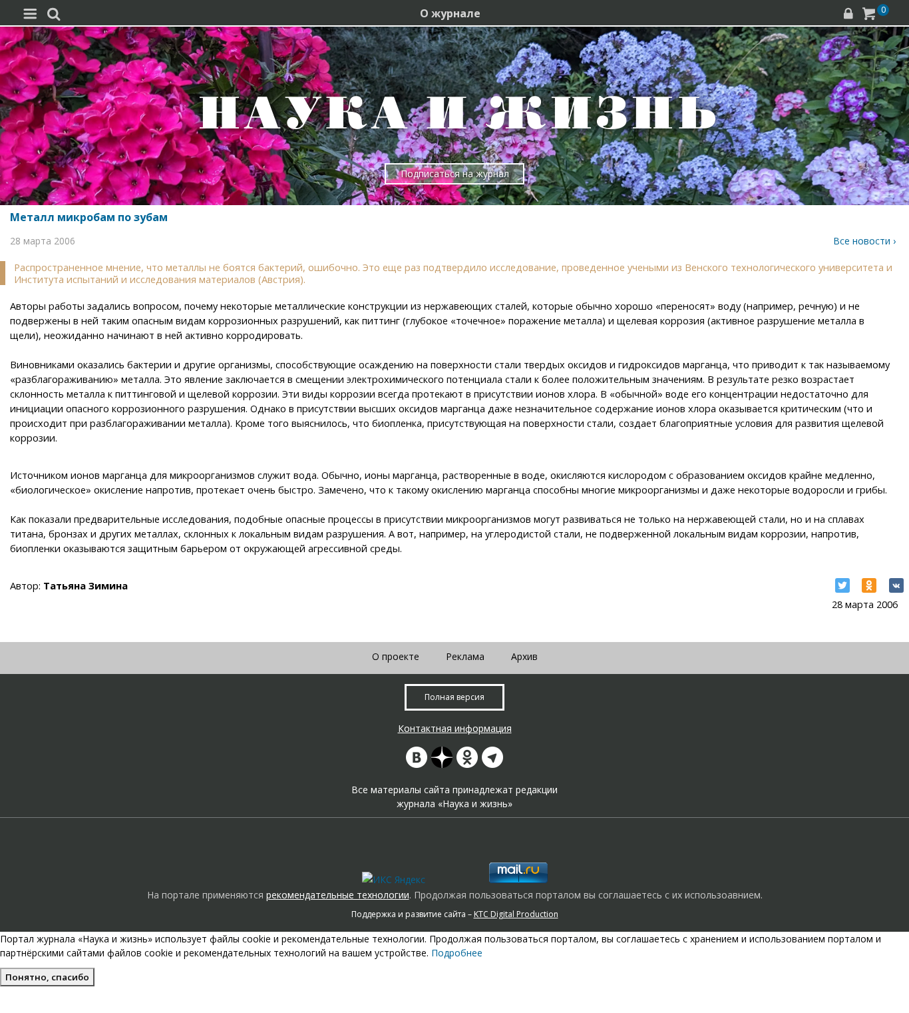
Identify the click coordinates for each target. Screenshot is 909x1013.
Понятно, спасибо (47, 977)
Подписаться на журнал (455, 173)
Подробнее (456, 952)
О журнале (450, 13)
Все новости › (864, 240)
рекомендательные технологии (337, 894)
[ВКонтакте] (896, 585)
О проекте (395, 656)
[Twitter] (842, 585)
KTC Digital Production (516, 914)
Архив (524, 656)
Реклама (465, 656)
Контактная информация (455, 728)
